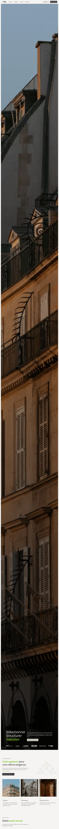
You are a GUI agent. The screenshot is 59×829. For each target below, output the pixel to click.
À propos (21, 1)
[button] (27, 2)
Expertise (10, 1)
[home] (4, 2)
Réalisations (16, 1)
